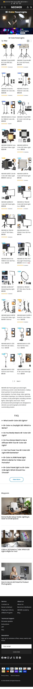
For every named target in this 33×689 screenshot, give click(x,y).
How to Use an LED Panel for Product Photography (15, 583)
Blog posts (5, 493)
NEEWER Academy (23, 610)
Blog (18, 613)
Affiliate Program (6, 613)
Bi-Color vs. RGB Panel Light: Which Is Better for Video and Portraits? (14, 460)
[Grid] (28, 41)
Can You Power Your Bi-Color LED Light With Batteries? (16, 451)
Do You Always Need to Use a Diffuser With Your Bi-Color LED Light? (14, 442)
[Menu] (2, 7)
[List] (30, 41)
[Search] (6, 7)
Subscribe (16, 652)
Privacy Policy (5, 675)
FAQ (2, 630)
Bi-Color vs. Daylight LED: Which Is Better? (16, 426)
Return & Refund (6, 607)
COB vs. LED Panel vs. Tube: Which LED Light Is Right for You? (15, 550)
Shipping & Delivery (7, 610)
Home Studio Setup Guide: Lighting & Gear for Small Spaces (15, 518)
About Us (20, 604)
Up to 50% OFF (18, 2)
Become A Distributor (24, 607)
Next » (19, 381)
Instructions (5, 624)
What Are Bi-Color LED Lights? (15, 420)
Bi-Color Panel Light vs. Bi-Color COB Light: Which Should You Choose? (15, 470)
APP (2, 627)
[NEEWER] (16, 7)
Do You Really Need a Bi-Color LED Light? (16, 434)
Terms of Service (15, 675)
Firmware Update (7, 621)
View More (16, 479)
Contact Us (5, 604)
